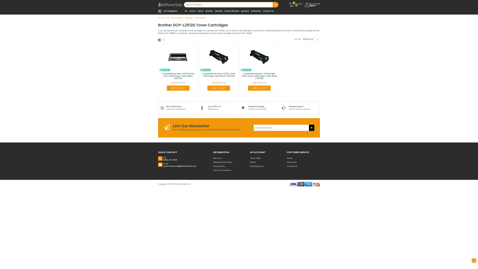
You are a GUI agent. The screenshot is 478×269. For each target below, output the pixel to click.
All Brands (256, 11)
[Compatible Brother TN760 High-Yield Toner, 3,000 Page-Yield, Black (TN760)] (259, 56)
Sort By (297, 39)
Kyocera (245, 11)
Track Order (255, 158)
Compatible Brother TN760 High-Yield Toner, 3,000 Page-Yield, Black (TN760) (259, 76)
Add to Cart (178, 88)
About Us (217, 158)
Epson (201, 11)
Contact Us (268, 11)
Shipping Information (222, 162)
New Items (292, 162)
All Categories (170, 11)
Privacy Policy (219, 166)
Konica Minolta (232, 11)
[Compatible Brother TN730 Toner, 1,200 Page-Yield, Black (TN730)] (219, 56)
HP (186, 11)
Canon (192, 11)
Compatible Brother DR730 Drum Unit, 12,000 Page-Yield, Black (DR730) (178, 76)
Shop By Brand (256, 166)
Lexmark (219, 11)
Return (253, 162)
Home (289, 158)
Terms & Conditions (222, 170)
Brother (209, 11)
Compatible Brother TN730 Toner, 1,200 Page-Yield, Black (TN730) (219, 74)
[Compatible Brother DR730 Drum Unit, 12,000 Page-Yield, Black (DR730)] (178, 56)
